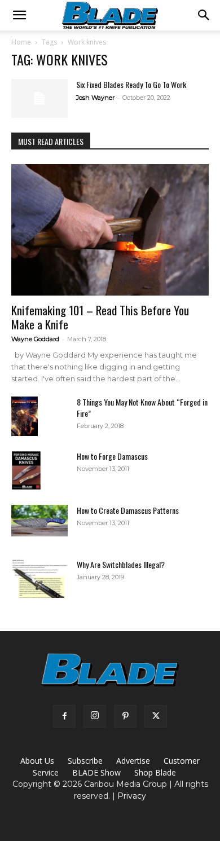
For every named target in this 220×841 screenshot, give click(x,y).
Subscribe (85, 760)
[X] (155, 716)
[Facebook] (64, 716)
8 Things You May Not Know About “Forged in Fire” (142, 407)
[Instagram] (94, 716)
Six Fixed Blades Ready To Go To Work (131, 84)
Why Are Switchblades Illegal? (121, 564)
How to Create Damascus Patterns (128, 510)
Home (21, 42)
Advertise (133, 760)
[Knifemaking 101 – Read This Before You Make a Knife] (110, 230)
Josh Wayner (95, 98)
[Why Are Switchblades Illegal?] (39, 578)
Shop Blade (155, 772)
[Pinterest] (125, 716)
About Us (37, 760)
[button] (19, 15)
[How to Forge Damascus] (26, 470)
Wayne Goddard (35, 339)
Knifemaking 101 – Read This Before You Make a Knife (100, 317)
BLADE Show (96, 772)
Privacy (131, 796)
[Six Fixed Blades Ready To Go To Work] (39, 98)
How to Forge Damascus (112, 456)
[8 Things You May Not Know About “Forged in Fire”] (24, 417)
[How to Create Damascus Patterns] (39, 520)
